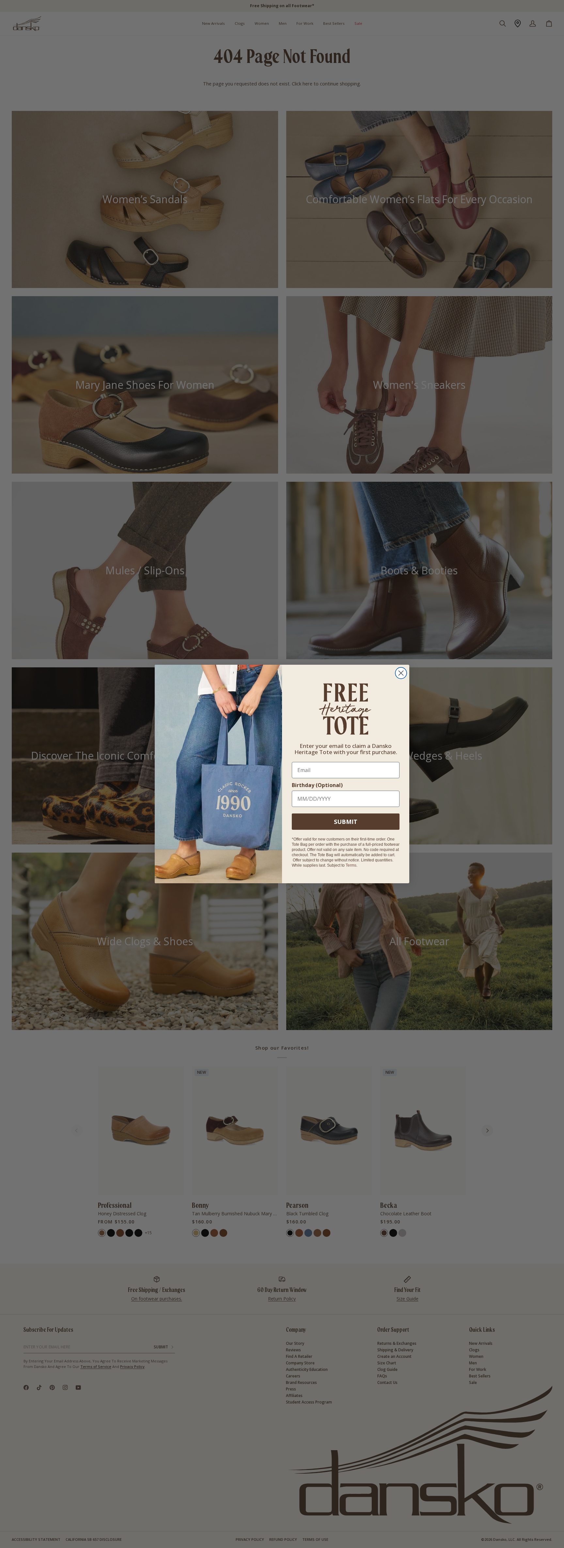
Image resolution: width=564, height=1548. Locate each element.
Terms (351, 865)
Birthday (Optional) (317, 785)
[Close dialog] (401, 673)
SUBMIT (345, 822)
